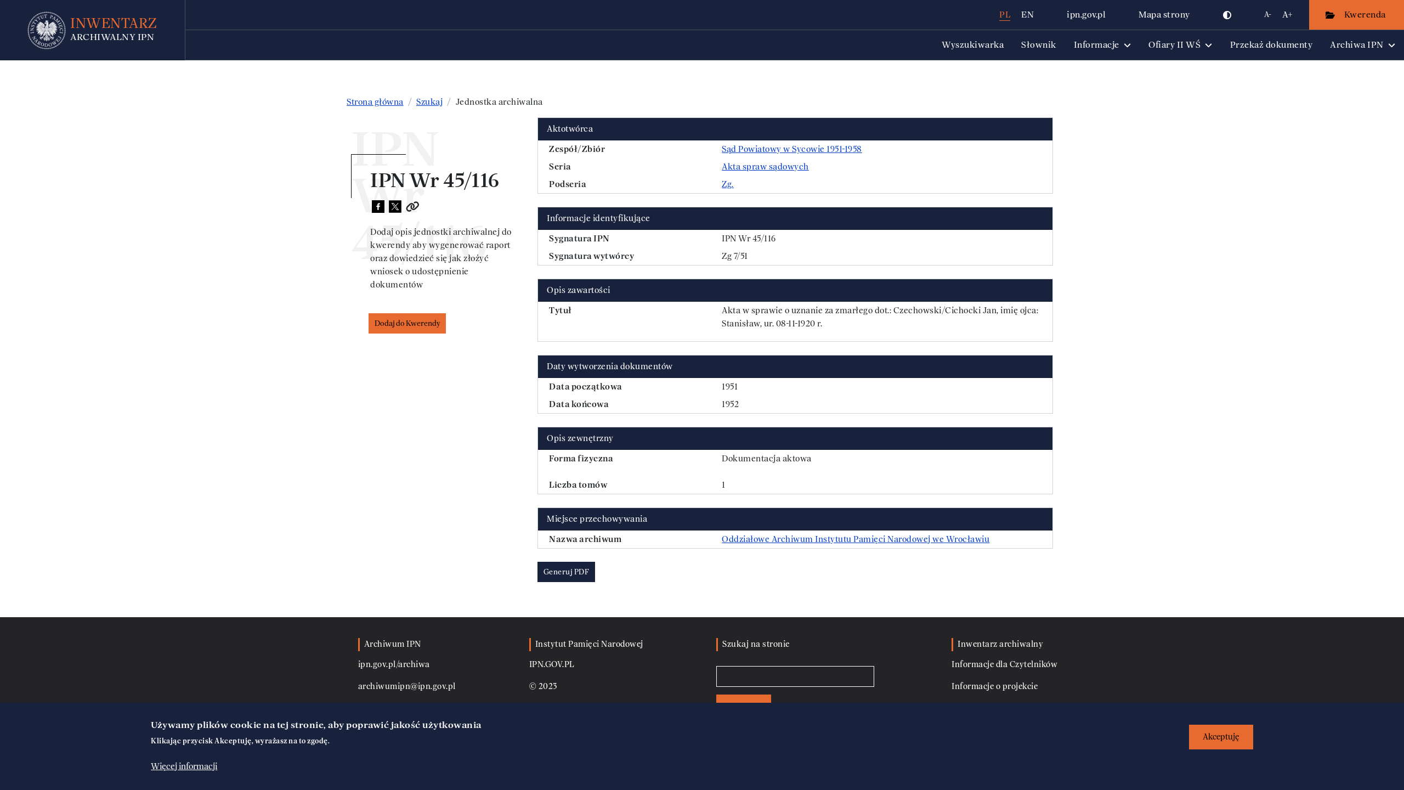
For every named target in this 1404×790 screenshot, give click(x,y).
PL (1004, 14)
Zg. (728, 184)
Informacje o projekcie (995, 686)
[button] (1227, 15)
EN (1027, 14)
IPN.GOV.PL (552, 664)
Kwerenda (1366, 14)
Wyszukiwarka (973, 44)
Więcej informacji (184, 766)
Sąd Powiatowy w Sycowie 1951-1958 (792, 149)
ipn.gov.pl (1086, 14)
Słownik (1038, 44)
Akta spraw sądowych (765, 167)
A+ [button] (1287, 14)
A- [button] (1267, 14)
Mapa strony (1164, 14)
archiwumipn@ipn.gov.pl (407, 686)
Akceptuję (1221, 737)
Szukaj (429, 102)
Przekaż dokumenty (1271, 44)
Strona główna (375, 102)
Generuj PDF (567, 572)
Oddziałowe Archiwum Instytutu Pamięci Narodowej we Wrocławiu (855, 539)
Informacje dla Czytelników (1004, 664)
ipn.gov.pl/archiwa (394, 664)
